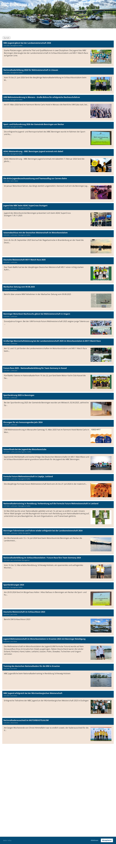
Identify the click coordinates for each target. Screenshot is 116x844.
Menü (109, 4)
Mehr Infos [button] (7, 840)
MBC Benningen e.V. (17, 4)
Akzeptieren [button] (107, 840)
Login (96, 4)
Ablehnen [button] (94, 840)
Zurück (6, 38)
